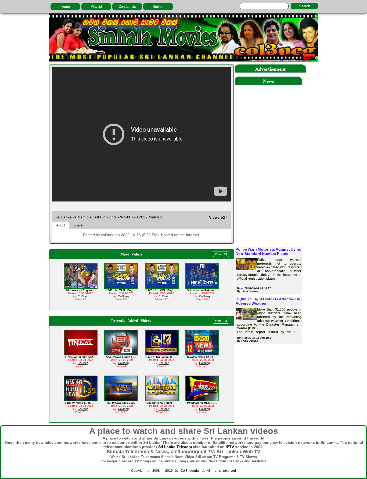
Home (65, 7)
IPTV (230, 447)
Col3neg (83, 296)
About (60, 225)
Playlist (96, 7)
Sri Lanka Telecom (175, 447)
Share (77, 225)
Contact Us (127, 7)
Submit (158, 7)
